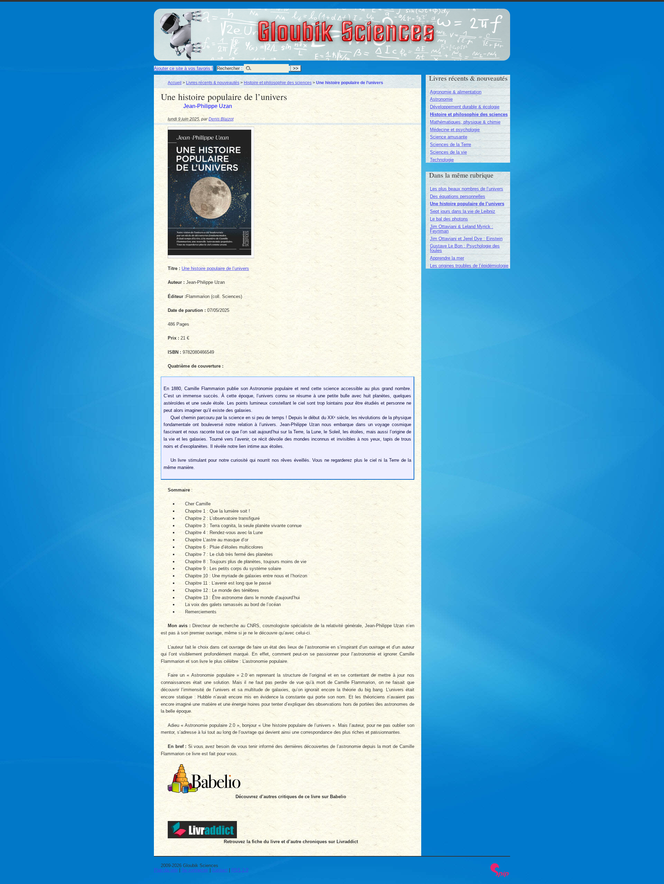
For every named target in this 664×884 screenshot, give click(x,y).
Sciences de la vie (448, 152)
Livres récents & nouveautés (212, 82)
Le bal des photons (449, 219)
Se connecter (195, 870)
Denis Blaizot (221, 119)
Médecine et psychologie (455, 129)
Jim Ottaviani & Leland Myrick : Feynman (461, 229)
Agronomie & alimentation (455, 91)
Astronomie (441, 99)
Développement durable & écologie (464, 106)
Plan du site (166, 870)
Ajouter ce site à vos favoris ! (183, 68)
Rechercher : (229, 68)
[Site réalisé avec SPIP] (499, 875)
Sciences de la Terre (450, 144)
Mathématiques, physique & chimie (465, 122)
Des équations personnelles (457, 196)
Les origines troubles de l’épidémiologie (469, 265)
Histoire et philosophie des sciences (278, 82)
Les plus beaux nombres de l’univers (466, 188)
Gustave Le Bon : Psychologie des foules (465, 248)
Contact (220, 870)
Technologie (442, 159)
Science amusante (448, 136)
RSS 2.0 (239, 870)
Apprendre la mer (447, 258)
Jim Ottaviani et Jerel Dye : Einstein (466, 238)
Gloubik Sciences (384, 27)
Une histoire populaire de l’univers (215, 268)
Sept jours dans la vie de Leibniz (462, 211)
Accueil (175, 82)
